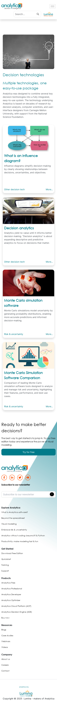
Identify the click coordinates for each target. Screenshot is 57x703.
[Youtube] (28, 477)
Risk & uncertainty (13, 334)
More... (49, 189)
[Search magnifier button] (38, 14)
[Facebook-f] (4, 477)
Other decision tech (14, 189)
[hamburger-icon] (52, 6)
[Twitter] (20, 477)
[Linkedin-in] (12, 477)
